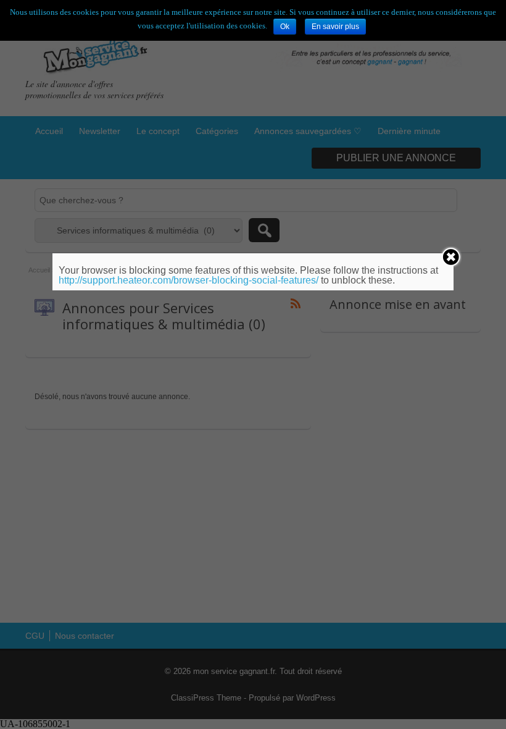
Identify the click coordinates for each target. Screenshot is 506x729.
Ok (284, 26)
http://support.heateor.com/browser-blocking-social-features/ (188, 280)
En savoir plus (335, 26)
